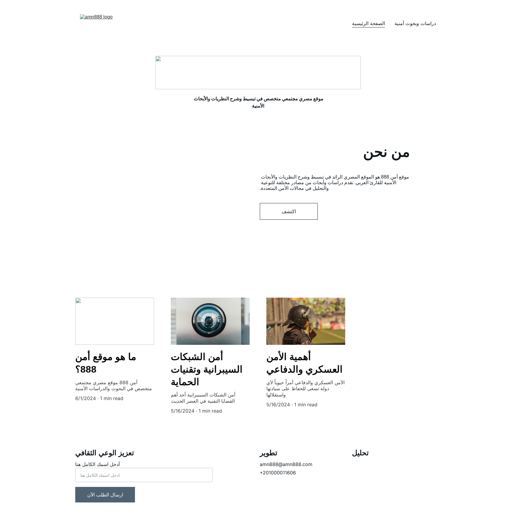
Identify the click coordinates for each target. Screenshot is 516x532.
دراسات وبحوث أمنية (415, 23)
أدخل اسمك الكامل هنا (97, 464)
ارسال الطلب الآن (105, 495)
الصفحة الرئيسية (368, 23)
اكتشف (289, 211)
